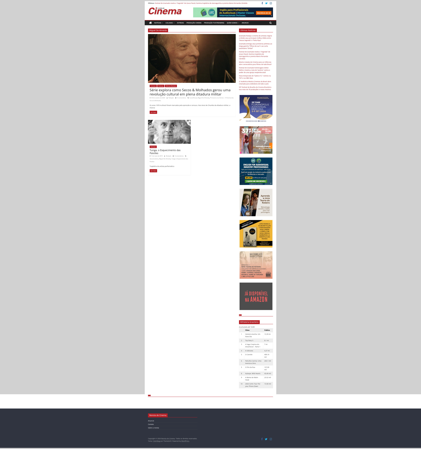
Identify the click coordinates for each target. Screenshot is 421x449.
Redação (171, 98)
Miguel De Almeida (203, 98)
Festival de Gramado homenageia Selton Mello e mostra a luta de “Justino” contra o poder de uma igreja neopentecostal (254, 70)
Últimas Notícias (171, 86)
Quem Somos (232, 23)
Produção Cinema (193, 23)
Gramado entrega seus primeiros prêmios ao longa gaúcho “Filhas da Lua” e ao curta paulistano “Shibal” (255, 46)
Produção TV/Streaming (214, 23)
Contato (151, 424)
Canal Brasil (193, 98)
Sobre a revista (153, 428)
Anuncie (245, 23)
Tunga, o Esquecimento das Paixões (165, 151)
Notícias (157, 23)
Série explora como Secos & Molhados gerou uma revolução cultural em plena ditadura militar (190, 92)
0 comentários (181, 98)
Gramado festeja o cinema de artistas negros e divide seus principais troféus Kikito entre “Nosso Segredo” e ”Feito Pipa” (255, 38)
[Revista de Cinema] (150, 23)
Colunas (169, 23)
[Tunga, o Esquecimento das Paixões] (169, 121)
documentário (154, 159)
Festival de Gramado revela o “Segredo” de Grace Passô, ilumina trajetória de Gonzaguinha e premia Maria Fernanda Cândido (201, 3)
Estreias (180, 23)
